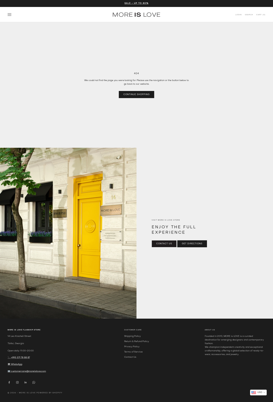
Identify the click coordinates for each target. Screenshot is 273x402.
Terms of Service (133, 352)
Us (213, 330)
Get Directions (192, 244)
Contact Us (164, 244)
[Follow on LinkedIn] (25, 382)
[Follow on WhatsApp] (33, 382)
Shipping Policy (132, 336)
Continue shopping (136, 94)
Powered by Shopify (49, 393)
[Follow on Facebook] (9, 382)
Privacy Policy (132, 347)
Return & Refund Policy (136, 341)
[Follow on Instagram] (17, 382)
